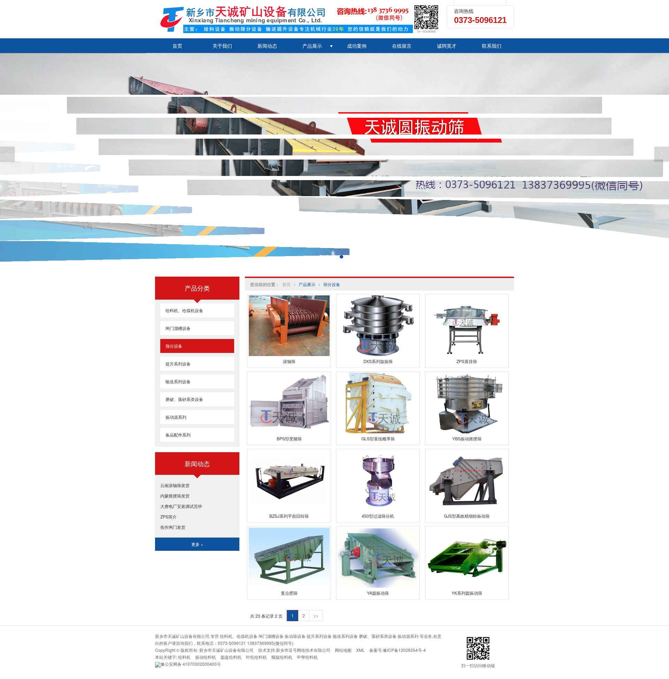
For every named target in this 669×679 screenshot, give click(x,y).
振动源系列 (176, 417)
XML (360, 650)
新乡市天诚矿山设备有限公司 (226, 650)
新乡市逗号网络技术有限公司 (303, 650)
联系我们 (491, 45)
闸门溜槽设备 (178, 328)
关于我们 (222, 45)
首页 (177, 45)
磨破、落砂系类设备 (184, 399)
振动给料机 (205, 657)
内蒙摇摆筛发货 (175, 496)
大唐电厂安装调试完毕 (181, 506)
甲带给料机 (307, 657)
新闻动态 (267, 45)
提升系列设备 (178, 363)
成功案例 (357, 45)
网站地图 (343, 650)
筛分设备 (331, 284)
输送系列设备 (178, 381)
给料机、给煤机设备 (184, 310)
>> (316, 615)
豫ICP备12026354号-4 (404, 650)
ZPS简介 (168, 516)
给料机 (184, 657)
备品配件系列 (178, 435)
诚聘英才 (446, 45)
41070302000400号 (191, 664)
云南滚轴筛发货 (175, 485)
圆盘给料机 (231, 657)
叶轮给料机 (256, 657)
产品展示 (312, 45)
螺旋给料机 (281, 657)
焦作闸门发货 (172, 527)
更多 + (197, 544)
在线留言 (402, 45)
